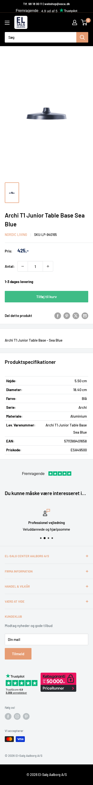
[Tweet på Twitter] (75, 315)
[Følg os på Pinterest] (26, 716)
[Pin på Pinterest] (66, 315)
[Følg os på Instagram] (17, 716)
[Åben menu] (7, 23)
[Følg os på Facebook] (8, 716)
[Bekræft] (82, 37)
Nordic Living (16, 235)
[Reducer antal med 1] (23, 266)
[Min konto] (74, 22)
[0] (84, 22)
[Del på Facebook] (57, 315)
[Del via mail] (85, 315)
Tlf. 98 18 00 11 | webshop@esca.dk (46, 4)
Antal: (10, 266)
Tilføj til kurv (46, 296)
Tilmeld (18, 653)
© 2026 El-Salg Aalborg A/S (46, 775)
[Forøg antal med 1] (48, 266)
